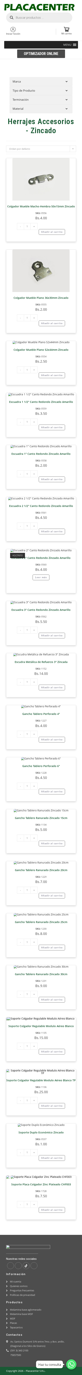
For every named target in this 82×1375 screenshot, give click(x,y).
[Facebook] (10, 1265)
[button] (67, 45)
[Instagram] (18, 1265)
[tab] (41, 81)
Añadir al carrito (52, 231)
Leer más (41, 577)
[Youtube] (34, 1265)
